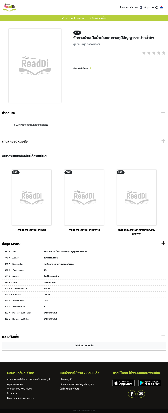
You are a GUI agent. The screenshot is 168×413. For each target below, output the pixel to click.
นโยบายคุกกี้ (66, 379)
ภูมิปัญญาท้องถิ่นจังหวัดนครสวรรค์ (59, 264)
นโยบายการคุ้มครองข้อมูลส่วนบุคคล (77, 384)
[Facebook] (132, 394)
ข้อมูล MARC (11, 243)
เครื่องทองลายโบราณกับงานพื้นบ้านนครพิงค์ (136, 231)
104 (45, 270)
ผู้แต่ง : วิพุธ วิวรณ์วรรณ (86, 44)
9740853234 (49, 282)
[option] (31, 200)
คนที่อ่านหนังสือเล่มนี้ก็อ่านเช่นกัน (25, 156)
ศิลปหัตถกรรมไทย (51, 276)
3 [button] (89, 239)
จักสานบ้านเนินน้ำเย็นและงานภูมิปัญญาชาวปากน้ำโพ (113, 37)
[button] (123, 7)
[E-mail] (141, 394)
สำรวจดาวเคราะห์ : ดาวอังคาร (84, 229)
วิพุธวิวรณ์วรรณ (51, 258)
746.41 (47, 288)
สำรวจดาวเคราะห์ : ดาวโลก (32, 229)
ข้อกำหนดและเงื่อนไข (69, 388)
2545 (46, 300)
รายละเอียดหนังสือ (15, 141)
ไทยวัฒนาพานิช (50, 313)
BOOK (77, 32)
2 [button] (84, 239)
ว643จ (47, 294)
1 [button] (79, 239)
